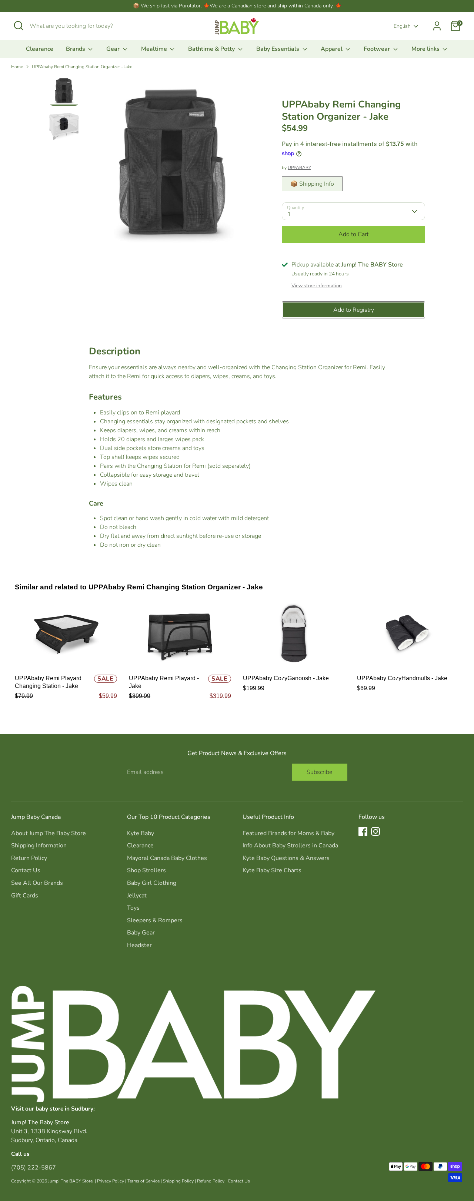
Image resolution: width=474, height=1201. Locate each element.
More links (426, 49)
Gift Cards (24, 895)
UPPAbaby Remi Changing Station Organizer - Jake (82, 67)
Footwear (377, 49)
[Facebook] (362, 831)
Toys (133, 908)
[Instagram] (375, 831)
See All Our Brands (37, 883)
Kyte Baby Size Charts (272, 870)
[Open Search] (18, 25)
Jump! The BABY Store (70, 1181)
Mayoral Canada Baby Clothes (167, 858)
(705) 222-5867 (33, 1168)
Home (17, 67)
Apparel (332, 49)
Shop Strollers (146, 870)
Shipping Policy (178, 1181)
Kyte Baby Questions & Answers (286, 858)
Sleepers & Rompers (155, 920)
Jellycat (137, 895)
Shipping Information (39, 845)
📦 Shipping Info (312, 184)
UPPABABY (299, 168)
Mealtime (154, 49)
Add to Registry (353, 310)
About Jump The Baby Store (48, 833)
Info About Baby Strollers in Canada (290, 845)
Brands (76, 49)
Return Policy (29, 858)
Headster (139, 945)
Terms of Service (143, 1181)
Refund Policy (210, 1181)
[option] (172, 166)
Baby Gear (141, 933)
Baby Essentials (278, 49)
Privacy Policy (110, 1181)
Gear (113, 49)
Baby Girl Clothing (151, 883)
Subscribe (319, 772)
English (402, 26)
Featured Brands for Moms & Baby (288, 833)
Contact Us (25, 870)
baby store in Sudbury (64, 1108)
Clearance (39, 49)
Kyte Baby (140, 833)
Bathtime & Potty (212, 49)
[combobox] (85, 26)
